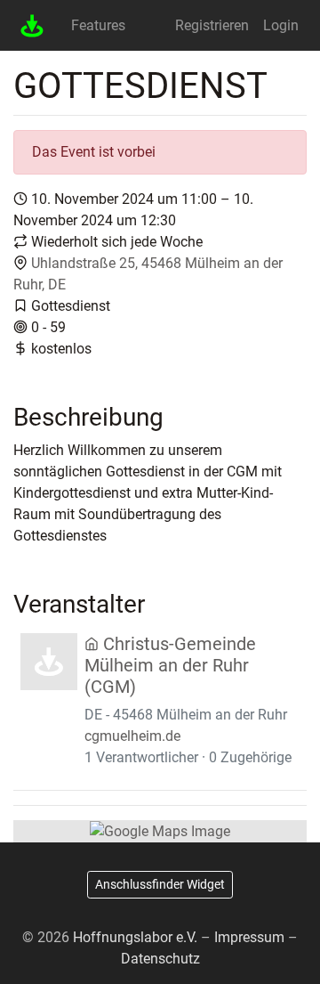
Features (98, 25)
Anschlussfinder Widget (160, 884)
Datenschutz (160, 958)
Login (281, 25)
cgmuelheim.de (132, 736)
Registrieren (212, 25)
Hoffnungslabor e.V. (135, 937)
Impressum (249, 937)
